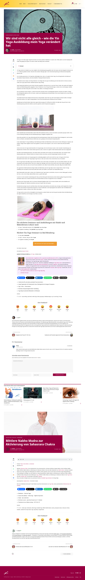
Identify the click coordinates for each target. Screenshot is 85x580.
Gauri (13, 49)
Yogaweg (40, 476)
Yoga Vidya (59, 267)
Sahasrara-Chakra (65, 507)
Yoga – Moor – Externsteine (24, 286)
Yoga (38, 474)
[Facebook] (75, 573)
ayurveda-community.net (67, 533)
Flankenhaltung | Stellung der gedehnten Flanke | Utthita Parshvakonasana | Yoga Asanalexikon (13, 401)
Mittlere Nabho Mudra (47, 507)
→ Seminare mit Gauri (23, 272)
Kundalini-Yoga (24, 476)
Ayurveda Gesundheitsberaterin (48, 258)
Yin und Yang (55, 296)
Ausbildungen (9, 35)
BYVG (57, 258)
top (52, 296)
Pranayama (19, 437)
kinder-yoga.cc (56, 533)
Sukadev (18, 509)
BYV (40, 258)
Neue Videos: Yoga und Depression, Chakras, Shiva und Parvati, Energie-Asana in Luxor (51, 389)
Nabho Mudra (61, 470)
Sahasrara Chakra (24, 468)
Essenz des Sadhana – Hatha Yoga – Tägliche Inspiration (30, 495)
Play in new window (25, 463)
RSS (22, 465)
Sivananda (52, 267)
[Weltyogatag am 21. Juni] (33, 392)
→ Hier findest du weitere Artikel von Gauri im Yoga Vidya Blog (32, 270)
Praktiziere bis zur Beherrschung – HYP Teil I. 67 (29, 502)
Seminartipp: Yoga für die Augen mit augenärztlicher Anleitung (71, 400)
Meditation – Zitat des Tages (24, 493)
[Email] (13, 75)
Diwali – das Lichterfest (23, 498)
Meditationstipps (47, 296)
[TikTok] (80, 573)
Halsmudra (29, 507)
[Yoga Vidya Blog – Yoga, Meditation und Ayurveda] (6, 572)
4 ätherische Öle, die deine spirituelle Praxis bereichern (30, 282)
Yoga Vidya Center (58, 262)
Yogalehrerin (36, 258)
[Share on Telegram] (13, 73)
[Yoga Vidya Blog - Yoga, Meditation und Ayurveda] (6, 4)
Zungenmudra (41, 509)
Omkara (13, 448)
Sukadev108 (23, 509)
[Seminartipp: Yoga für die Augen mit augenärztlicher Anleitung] (72, 392)
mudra (53, 507)
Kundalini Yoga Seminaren (47, 478)
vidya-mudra (28, 509)
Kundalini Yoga (39, 507)
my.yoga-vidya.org (17, 535)
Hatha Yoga (16, 35)
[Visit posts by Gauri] (8, 50)
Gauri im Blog (24, 296)
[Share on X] (13, 67)
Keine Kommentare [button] (67, 553)
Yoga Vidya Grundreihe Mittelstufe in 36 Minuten (29, 291)
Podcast (14, 437)
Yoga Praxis (69, 474)
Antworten (70, 345)
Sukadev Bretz (26, 481)
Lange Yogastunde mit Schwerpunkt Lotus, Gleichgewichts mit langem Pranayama (36, 284)
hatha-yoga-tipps (40, 296)
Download (32, 463)
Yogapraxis (55, 264)
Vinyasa (41, 259)
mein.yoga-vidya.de (27, 535)
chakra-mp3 (24, 507)
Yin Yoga (32, 254)
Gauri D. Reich (25, 251)
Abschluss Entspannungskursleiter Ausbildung (28, 288)
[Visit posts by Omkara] (8, 449)
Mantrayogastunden (25, 269)
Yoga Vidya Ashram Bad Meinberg (41, 264)
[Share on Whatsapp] (13, 70)
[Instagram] (79, 573)
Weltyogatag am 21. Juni (29, 400)
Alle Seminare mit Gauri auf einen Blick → (45, 243)
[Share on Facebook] (13, 64)
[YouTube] (77, 573)
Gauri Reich (29, 296)
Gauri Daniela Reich (30, 258)
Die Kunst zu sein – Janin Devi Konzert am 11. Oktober (30, 500)
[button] (74, 4)
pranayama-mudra (58, 507)
